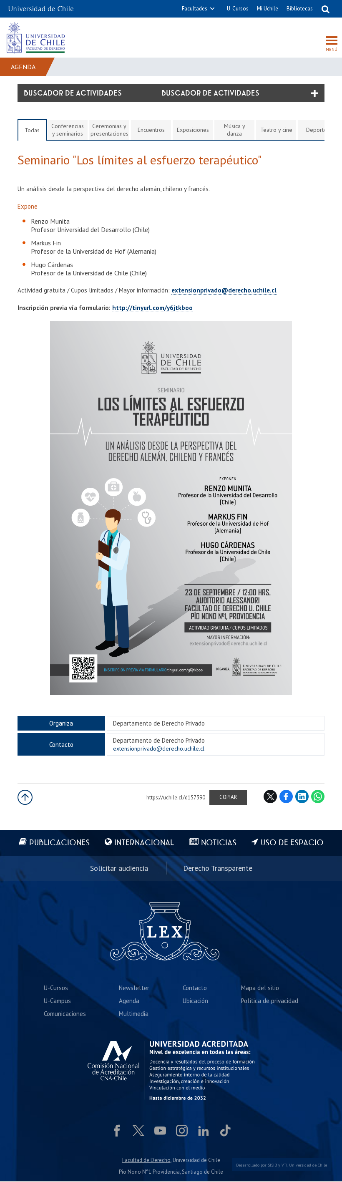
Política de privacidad (269, 1001)
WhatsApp (317, 796)
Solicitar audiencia (119, 868)
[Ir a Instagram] (182, 1131)
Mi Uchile (267, 8)
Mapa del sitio (260, 988)
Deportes (317, 130)
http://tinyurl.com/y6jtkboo (152, 308)
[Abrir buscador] (325, 9)
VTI (284, 1165)
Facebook (286, 796)
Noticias (218, 843)
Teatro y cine (276, 130)
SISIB (272, 1165)
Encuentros (151, 130)
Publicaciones (59, 843)
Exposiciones (193, 130)
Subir (25, 797)
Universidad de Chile (308, 1165)
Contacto (195, 988)
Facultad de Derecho (146, 1160)
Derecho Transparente (217, 868)
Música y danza (234, 129)
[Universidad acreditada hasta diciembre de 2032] (171, 1070)
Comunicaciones (65, 1014)
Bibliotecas (300, 8)
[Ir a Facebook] (117, 1131)
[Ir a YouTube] (160, 1131)
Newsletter (134, 988)
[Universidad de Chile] (40, 6)
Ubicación (195, 1001)
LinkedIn (302, 796)
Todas (32, 130)
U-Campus (57, 1001)
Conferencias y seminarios (67, 129)
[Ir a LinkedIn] (203, 1131)
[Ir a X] (138, 1131)
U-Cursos (238, 8)
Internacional (144, 843)
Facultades (194, 8)
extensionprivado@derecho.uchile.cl (224, 290)
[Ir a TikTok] (225, 1131)
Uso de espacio (292, 843)
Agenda (23, 67)
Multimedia (133, 1014)
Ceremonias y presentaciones (109, 129)
